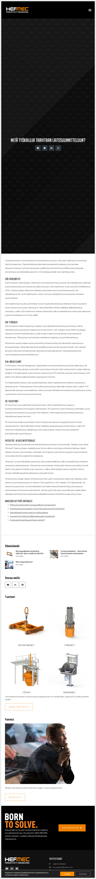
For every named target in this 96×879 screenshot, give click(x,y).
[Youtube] (8, 585)
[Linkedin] (15, 585)
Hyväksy (67, 874)
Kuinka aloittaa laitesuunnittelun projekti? (27, 520)
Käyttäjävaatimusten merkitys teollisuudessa (29, 512)
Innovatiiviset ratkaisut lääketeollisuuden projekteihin (32, 516)
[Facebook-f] (23, 585)
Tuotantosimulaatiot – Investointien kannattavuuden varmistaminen (74, 552)
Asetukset (83, 874)
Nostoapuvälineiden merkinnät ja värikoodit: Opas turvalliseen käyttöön (29, 552)
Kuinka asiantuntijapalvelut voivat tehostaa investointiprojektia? (37, 508)
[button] (90, 10)
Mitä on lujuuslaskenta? (24, 562)
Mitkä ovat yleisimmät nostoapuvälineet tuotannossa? (33, 505)
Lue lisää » (20, 556)
